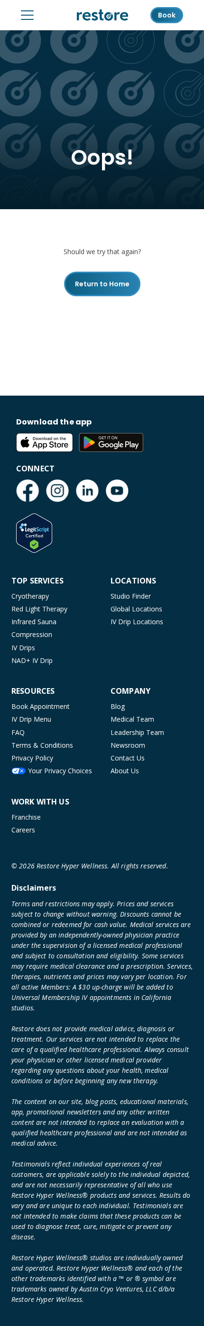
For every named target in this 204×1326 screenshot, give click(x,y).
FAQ (18, 732)
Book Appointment (40, 706)
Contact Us (128, 757)
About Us (125, 770)
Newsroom (128, 745)
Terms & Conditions (42, 745)
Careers (23, 829)
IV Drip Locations (137, 621)
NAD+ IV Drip (32, 660)
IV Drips (23, 647)
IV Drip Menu (31, 719)
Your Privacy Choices (60, 770)
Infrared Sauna (33, 621)
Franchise (26, 817)
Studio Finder (131, 596)
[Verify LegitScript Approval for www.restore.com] (34, 532)
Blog (118, 706)
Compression (31, 634)
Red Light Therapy (39, 608)
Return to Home (102, 284)
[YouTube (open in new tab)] (117, 490)
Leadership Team (137, 732)
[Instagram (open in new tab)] (57, 490)
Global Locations (136, 608)
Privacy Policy (32, 757)
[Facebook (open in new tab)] (27, 490)
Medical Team (132, 719)
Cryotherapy (30, 596)
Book (167, 15)
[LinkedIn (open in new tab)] (87, 490)
